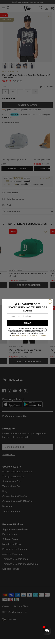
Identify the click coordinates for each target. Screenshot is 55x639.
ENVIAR (27, 323)
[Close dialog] (50, 302)
